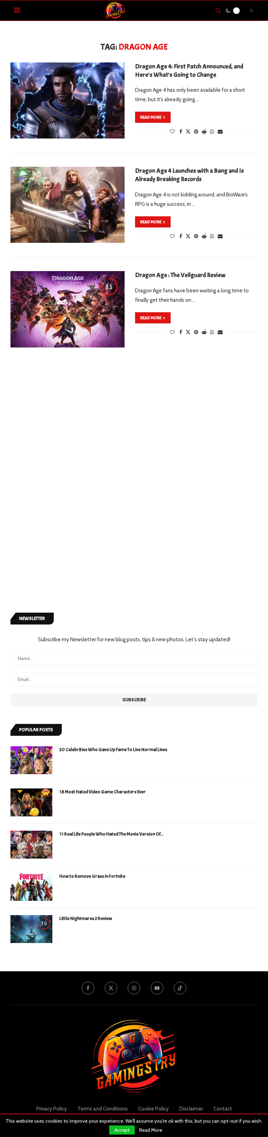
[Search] (218, 10)
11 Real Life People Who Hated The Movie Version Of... (111, 834)
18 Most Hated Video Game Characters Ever (102, 792)
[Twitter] (111, 988)
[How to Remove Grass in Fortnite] (31, 887)
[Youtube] (157, 988)
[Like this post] (172, 131)
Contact (223, 1109)
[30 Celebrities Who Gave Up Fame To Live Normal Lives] (31, 760)
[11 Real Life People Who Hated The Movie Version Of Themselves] (31, 845)
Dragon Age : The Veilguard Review (180, 275)
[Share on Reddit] (204, 131)
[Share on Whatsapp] (212, 131)
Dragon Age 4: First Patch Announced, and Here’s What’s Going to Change (189, 70)
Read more (150, 117)
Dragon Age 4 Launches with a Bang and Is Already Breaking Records (189, 175)
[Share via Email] (220, 131)
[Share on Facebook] (180, 131)
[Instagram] (134, 988)
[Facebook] (88, 988)
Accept (121, 1130)
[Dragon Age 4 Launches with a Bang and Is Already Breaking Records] (67, 205)
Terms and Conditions (102, 1109)
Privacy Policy (51, 1109)
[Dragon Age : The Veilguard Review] (67, 309)
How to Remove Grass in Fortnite (92, 876)
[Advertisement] (62, 487)
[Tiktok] (180, 988)
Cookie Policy (153, 1109)
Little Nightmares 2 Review (85, 918)
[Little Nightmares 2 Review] (31, 929)
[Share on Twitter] (188, 131)
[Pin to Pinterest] (196, 131)
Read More (150, 1130)
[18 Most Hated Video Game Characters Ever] (31, 802)
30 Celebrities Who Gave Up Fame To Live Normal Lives (113, 750)
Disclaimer (191, 1109)
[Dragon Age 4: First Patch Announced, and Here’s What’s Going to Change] (67, 100)
